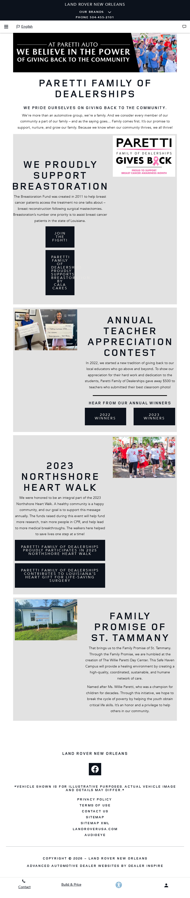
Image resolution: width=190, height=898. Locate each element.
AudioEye (95, 835)
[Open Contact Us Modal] (184, 26)
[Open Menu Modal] (6, 26)
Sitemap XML (95, 823)
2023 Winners (154, 416)
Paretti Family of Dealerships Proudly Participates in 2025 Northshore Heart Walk (60, 550)
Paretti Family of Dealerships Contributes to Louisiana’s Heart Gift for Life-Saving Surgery (60, 575)
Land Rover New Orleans (117, 858)
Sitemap (95, 817)
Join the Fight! (60, 237)
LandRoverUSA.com (94, 829)
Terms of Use (95, 805)
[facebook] (95, 769)
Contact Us (95, 811)
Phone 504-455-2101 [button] (95, 17)
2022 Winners (105, 416)
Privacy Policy (94, 799)
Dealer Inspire (145, 865)
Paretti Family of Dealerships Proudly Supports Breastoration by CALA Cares (62, 273)
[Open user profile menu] (166, 885)
